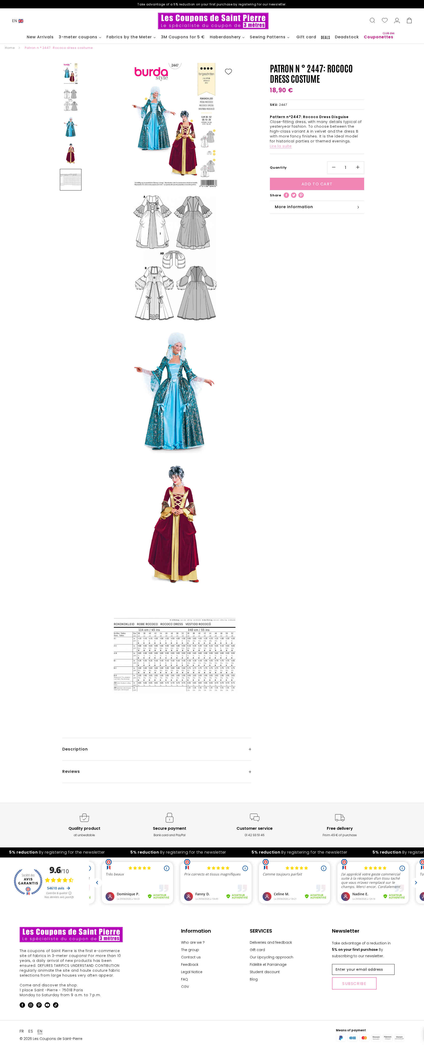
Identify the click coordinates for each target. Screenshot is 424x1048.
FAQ (184, 979)
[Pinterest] (301, 195)
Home (10, 48)
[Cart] (409, 20)
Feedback (190, 964)
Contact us (191, 957)
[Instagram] (30, 1005)
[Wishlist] (385, 20)
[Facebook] (286, 195)
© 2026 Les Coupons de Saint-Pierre (51, 1038)
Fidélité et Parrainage (268, 964)
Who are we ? (193, 942)
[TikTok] (55, 1005)
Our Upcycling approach (271, 957)
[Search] (372, 20)
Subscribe (354, 983)
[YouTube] (47, 1005)
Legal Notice (191, 971)
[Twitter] (293, 195)
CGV (185, 986)
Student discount (265, 971)
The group (190, 949)
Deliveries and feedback (271, 942)
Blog (254, 979)
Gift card (257, 949)
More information (294, 207)
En (14, 21)
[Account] (397, 21)
